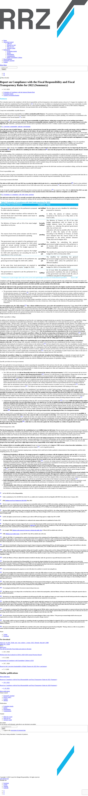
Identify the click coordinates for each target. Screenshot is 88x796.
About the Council (8, 42)
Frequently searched (8, 60)
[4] (0, 503)
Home (5, 40)
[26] (77, 478)
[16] (77, 384)
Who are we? (10, 46)
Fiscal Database (7, 59)
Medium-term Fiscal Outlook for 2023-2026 (16, 500)
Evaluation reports (12, 51)
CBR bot (9, 43)
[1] (0, 492)
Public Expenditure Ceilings (14, 57)
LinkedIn (5, 788)
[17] (26, 386)
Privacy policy (7, 697)
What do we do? (11, 45)
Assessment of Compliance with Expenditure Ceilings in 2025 (17, 660)
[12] (45, 343)
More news (3, 647)
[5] (0, 510)
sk (4, 73)
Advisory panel (11, 48)
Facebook (6, 636)
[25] (7, 468)
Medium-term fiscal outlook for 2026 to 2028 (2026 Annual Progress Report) (21, 654)
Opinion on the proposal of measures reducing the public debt (27, 530)
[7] (58, 184)
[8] (52, 189)
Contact (5, 62)
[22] (1, 601)
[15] (17, 379)
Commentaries (11, 56)
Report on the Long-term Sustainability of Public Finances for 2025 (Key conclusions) (23, 666)
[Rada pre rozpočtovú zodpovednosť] (44, 37)
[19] (61, 400)
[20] (1, 591)
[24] (42, 460)
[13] (42, 350)
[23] (38, 446)
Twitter (5, 634)
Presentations (10, 54)
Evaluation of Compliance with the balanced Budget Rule (19, 92)
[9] (27, 292)
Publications (6, 49)
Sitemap (5, 700)
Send (3, 728)
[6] (0, 516)
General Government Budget (11, 95)
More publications (5, 676)
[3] (9, 120)
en (4, 75)
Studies (9, 53)
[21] (22, 416)
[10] (26, 305)
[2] (20, 116)
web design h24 (4, 778)
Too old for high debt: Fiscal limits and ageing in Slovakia (15, 649)
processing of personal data (18, 730)
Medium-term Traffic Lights (12, 533)
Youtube (5, 786)
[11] (79, 332)
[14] (43, 374)
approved (32, 525)
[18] (81, 397)
